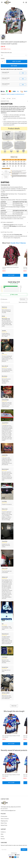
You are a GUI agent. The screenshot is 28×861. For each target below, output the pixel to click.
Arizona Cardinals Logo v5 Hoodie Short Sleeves (10, 268)
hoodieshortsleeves (19, 94)
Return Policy (4, 823)
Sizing (2, 836)
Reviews (3, 838)
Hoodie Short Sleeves (18, 243)
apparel (13, 94)
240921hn (8, 94)
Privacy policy (4, 816)
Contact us (3, 832)
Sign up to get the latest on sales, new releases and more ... (14, 846)
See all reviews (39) (14, 283)
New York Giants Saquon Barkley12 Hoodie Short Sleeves (11, 736)
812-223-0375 (4, 808)
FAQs (2, 834)
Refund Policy (4, 825)
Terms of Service (5, 818)
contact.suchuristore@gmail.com (8, 810)
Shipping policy (4, 820)
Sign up (24, 849)
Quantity (2, 58)
